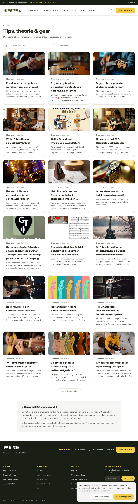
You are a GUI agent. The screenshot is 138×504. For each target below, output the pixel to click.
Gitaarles (31, 10)
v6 (45, 500)
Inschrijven (128, 478)
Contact (74, 488)
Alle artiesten (9, 484)
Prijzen (92, 10)
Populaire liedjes (10, 470)
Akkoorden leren (44, 475)
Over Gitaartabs (78, 475)
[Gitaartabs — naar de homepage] (12, 10)
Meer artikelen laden (69, 391)
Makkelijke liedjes (10, 479)
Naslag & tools (43, 484)
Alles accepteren (123, 496)
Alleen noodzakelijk (101, 496)
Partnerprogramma (79, 479)
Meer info (107, 491)
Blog (82, 10)
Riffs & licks (42, 479)
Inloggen (131, 2)
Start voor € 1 (125, 10)
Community (68, 10)
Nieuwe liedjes (9, 475)
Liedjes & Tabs (49, 10)
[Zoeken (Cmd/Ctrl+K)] (112, 10)
